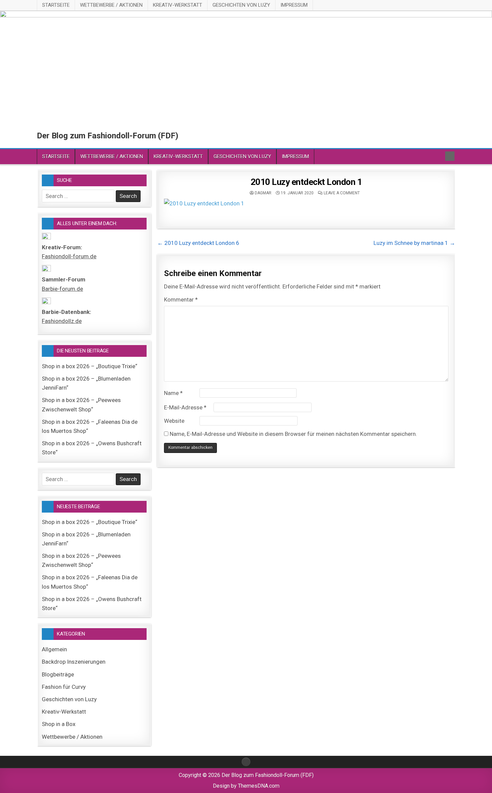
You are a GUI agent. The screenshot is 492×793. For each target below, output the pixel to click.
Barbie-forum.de (62, 288)
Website (174, 420)
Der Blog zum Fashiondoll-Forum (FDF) (107, 135)
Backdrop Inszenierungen (73, 661)
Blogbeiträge (58, 674)
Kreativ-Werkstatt (177, 5)
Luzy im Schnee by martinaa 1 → (414, 243)
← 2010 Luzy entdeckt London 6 (198, 243)
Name (173, 393)
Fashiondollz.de (62, 321)
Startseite (56, 5)
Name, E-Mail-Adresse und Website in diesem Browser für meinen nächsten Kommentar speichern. (293, 434)
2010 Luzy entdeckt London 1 (306, 182)
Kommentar (181, 299)
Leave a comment (342, 193)
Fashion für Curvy (64, 686)
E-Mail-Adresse (185, 407)
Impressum (294, 5)
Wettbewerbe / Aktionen (111, 5)
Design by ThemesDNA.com (246, 786)
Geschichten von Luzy (241, 5)
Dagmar (263, 193)
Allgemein (54, 649)
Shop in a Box (58, 724)
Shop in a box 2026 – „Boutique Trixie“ (89, 366)
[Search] (450, 156)
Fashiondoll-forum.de (69, 256)
